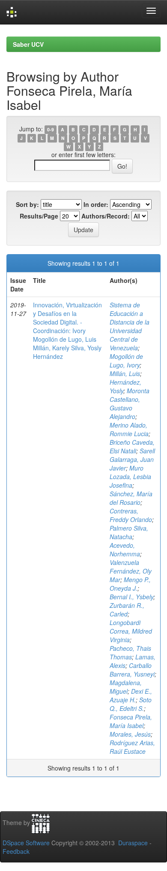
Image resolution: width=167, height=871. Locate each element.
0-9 (50, 129)
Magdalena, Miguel (126, 686)
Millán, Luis (125, 373)
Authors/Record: (105, 216)
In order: (96, 204)
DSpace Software (26, 842)
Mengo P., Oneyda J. (130, 583)
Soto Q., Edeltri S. (131, 704)
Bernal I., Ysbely (131, 596)
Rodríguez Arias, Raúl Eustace (132, 747)
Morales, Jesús (130, 734)
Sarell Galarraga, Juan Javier (132, 459)
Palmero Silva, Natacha (129, 532)
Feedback (16, 851)
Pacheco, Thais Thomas (130, 652)
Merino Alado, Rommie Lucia (129, 429)
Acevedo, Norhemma (125, 549)
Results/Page (39, 216)
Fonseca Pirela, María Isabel (131, 721)
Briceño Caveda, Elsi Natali (132, 446)
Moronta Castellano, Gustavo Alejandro (129, 403)
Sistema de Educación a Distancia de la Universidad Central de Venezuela (129, 326)
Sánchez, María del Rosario (131, 498)
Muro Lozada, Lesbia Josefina (130, 476)
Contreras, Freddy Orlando (131, 515)
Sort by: (27, 204)
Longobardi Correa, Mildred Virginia (131, 631)
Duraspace (133, 842)
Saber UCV (28, 44)
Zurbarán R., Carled (127, 609)
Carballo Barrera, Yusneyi (132, 669)
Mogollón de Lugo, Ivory (126, 360)
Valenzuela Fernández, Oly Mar (131, 571)
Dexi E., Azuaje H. (131, 695)
